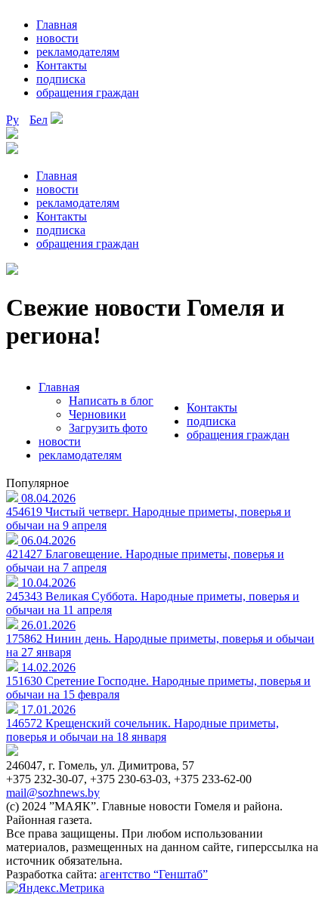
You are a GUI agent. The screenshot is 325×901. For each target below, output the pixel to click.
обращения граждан (87, 92)
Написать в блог (111, 400)
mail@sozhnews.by (53, 792)
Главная (56, 24)
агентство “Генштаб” (154, 874)
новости (57, 38)
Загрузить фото (108, 427)
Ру (12, 119)
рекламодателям (77, 51)
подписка (60, 79)
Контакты (61, 65)
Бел (38, 119)
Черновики (97, 414)
